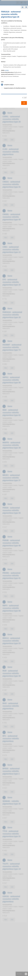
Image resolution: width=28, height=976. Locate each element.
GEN (2, 82)
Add (24, 103)
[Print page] (22, 7)
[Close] (26, 7)
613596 (7, 70)
